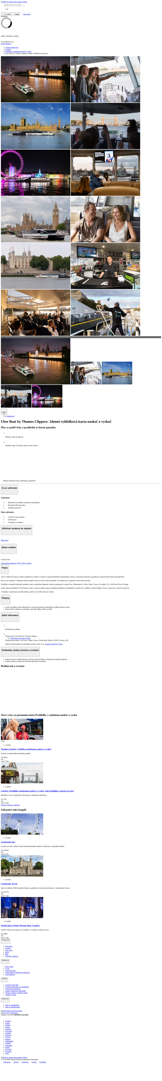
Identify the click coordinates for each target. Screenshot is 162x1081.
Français (8, 1035)
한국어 (8, 1037)
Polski (7, 1047)
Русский (8, 1049)
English (8, 1021)
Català (7, 1023)
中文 (7, 1053)
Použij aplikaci (6, 44)
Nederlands (9, 1041)
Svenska (8, 1051)
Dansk (7, 1027)
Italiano (7, 1039)
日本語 (8, 1043)
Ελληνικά (8, 1031)
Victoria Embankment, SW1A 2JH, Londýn (16, 563)
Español (8, 1033)
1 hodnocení (10, 416)
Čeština (7, 1025)
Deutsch (8, 1029)
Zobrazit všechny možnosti (10, 805)
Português (8, 1045)
